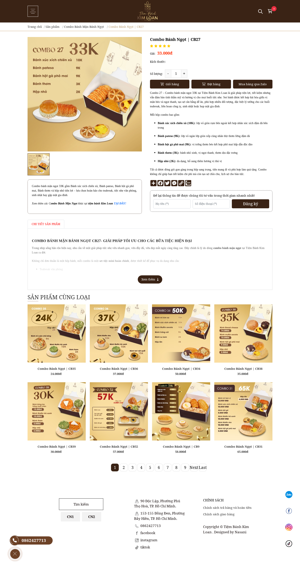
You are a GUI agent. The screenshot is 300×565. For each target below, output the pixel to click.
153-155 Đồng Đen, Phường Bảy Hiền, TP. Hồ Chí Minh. (159, 516)
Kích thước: (158, 62)
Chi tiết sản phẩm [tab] (46, 224)
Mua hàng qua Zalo (253, 84)
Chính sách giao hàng (218, 514)
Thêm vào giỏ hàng (57, 356)
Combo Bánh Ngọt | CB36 (119, 368)
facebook (147, 532)
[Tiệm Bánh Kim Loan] (147, 11)
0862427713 (150, 525)
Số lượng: (156, 74)
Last (203, 467)
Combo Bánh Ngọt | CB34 (181, 368)
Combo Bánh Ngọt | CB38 (243, 368)
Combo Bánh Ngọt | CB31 (243, 446)
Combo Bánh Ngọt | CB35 (57, 368)
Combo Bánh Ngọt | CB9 (181, 446)
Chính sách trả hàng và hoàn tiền (227, 508)
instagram (148, 540)
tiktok (145, 547)
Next (194, 467)
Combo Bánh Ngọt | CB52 (119, 446)
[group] (39, 164)
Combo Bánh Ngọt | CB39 (57, 446)
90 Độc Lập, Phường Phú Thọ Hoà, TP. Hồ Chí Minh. (157, 504)
